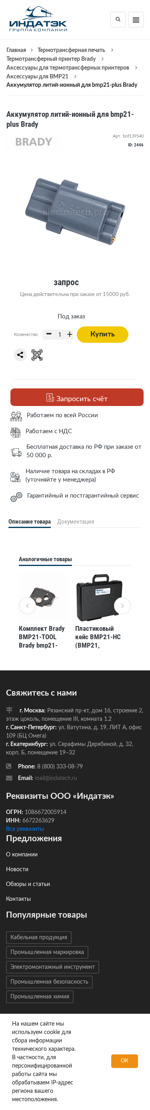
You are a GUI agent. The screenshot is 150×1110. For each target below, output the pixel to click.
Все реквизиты (25, 829)
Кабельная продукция (38, 937)
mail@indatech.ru (56, 778)
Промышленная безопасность (49, 982)
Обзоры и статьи (28, 884)
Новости (17, 869)
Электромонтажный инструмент (52, 967)
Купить (102, 334)
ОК (124, 1061)
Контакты (18, 899)
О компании (22, 855)
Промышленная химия (39, 997)
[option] (43, 612)
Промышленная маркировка (47, 952)
